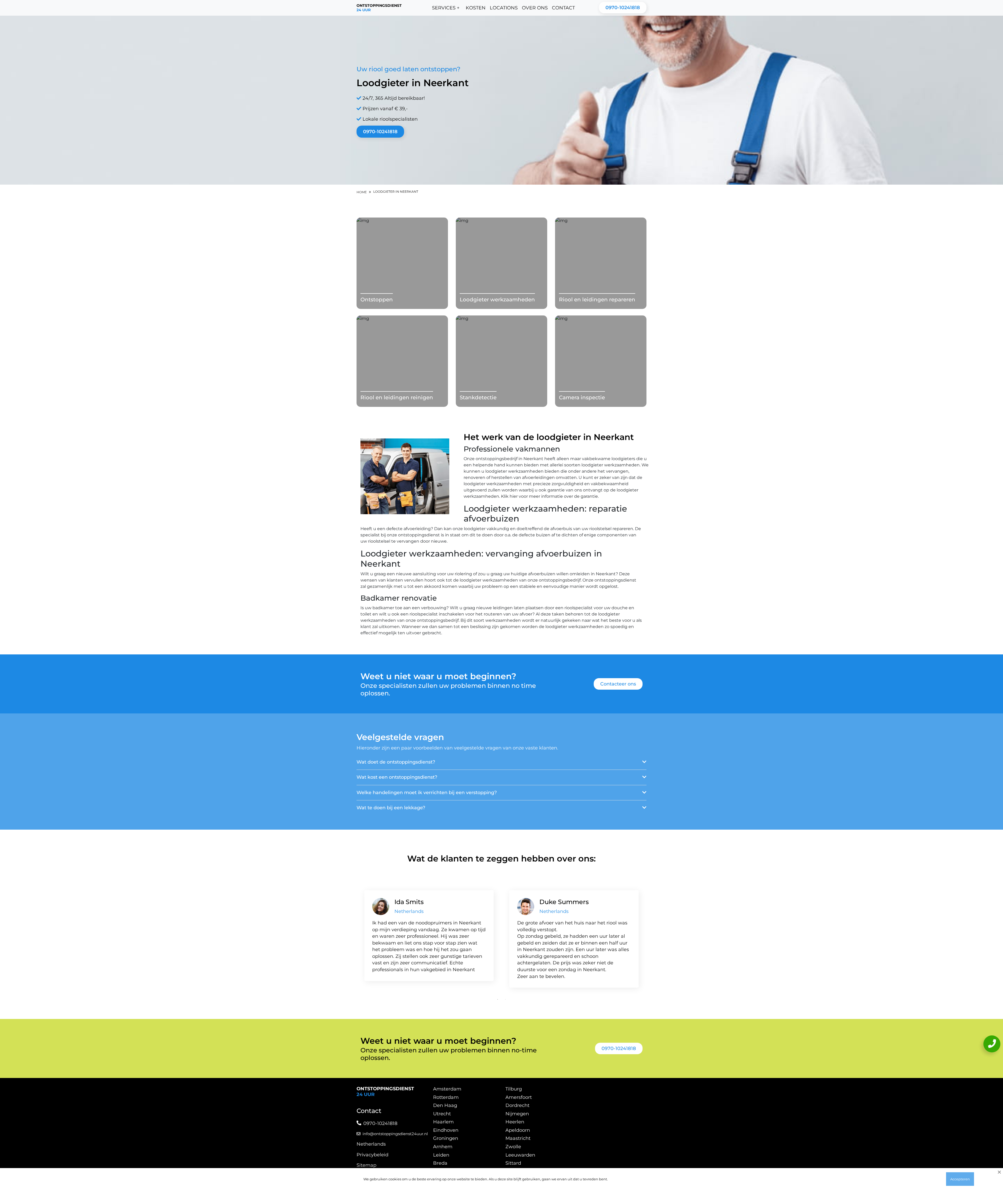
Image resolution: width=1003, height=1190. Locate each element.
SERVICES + (445, 8)
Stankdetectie (478, 397)
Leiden (441, 1155)
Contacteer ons (618, 684)
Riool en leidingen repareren (597, 299)
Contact (563, 8)
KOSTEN (476, 8)
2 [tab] (505, 999)
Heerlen (514, 1122)
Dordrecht (517, 1105)
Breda (440, 1163)
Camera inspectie (582, 397)
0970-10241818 (622, 7)
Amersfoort (518, 1097)
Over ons (535, 8)
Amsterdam (447, 1089)
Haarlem (443, 1122)
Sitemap (366, 1165)
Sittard (513, 1163)
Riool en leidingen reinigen (396, 397)
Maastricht (517, 1138)
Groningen (445, 1138)
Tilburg (513, 1089)
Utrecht (442, 1114)
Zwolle (513, 1147)
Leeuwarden (520, 1155)
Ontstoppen (376, 299)
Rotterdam (446, 1097)
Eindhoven (445, 1130)
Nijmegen (517, 1114)
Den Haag (445, 1105)
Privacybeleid (372, 1155)
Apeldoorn (517, 1130)
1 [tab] (497, 999)
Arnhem (442, 1147)
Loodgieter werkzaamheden (497, 299)
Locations (504, 8)
